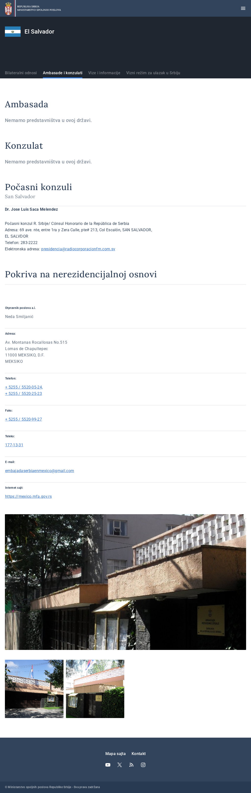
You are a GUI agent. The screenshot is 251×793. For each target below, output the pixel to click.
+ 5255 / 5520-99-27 (23, 419)
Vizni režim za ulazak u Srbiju (153, 73)
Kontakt (139, 753)
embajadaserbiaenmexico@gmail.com (39, 470)
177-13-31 (14, 445)
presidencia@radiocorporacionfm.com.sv (78, 249)
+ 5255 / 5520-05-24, (24, 387)
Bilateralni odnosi (21, 73)
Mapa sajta (115, 753)
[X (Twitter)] (120, 765)
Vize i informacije (104, 73)
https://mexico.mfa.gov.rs (28, 496)
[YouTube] (108, 765)
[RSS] (131, 765)
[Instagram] (143, 765)
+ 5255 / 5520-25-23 (23, 393)
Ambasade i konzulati (62, 73)
